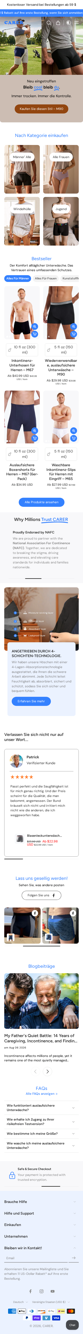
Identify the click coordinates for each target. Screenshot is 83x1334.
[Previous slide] (35, 1071)
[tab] (7, 337)
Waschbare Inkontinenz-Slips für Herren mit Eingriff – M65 (61, 472)
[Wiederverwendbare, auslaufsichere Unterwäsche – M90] (61, 312)
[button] (76, 22)
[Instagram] (41, 1291)
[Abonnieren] (74, 1257)
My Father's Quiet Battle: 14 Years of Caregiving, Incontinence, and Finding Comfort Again (40, 1038)
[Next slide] (47, 1071)
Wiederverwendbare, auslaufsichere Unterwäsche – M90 (61, 367)
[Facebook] (30, 1291)
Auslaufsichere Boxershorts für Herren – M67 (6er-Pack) (22, 472)
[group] (22, 926)
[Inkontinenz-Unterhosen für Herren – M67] (22, 312)
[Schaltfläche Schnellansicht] (34, 326)
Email (10, 1258)
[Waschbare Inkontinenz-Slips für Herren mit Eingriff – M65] (61, 417)
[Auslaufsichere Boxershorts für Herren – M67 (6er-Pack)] (22, 417)
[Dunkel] (67, 22)
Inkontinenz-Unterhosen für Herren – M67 (22, 365)
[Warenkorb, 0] (58, 22)
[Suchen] (48, 22)
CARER (48, 1326)
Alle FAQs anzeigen (40, 1094)
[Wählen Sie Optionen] (34, 334)
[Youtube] (52, 1291)
